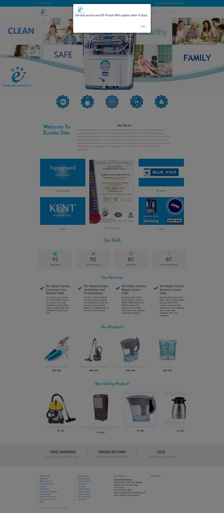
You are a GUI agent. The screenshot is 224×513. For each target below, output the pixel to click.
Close (143, 27)
